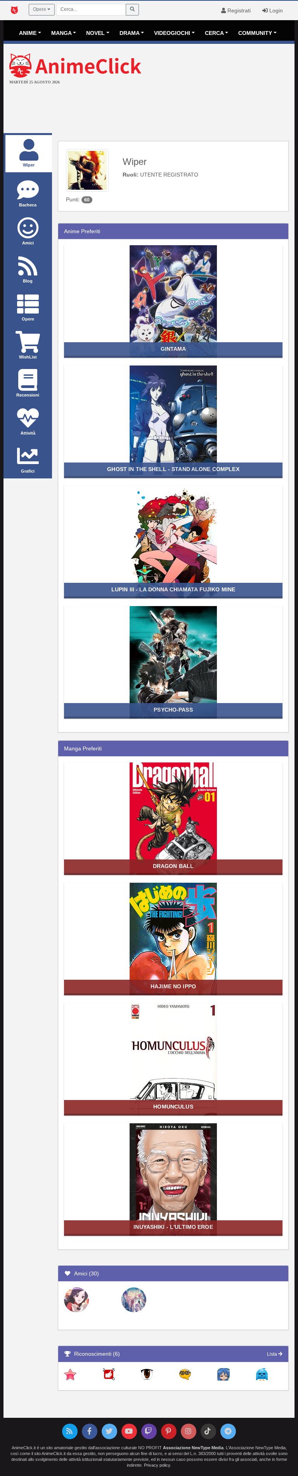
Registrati (238, 10)
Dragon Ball (173, 866)
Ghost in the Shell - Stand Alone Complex (173, 469)
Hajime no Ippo (173, 986)
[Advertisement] (149, 109)
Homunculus (173, 1107)
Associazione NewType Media (193, 1447)
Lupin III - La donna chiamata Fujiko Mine (173, 589)
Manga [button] (61, 33)
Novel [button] (95, 33)
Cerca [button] (214, 33)
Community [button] (255, 33)
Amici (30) (85, 1273)
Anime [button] (27, 33)
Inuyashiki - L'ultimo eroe (173, 1227)
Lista (272, 1354)
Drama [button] (130, 33)
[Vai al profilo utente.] (87, 170)
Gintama (173, 349)
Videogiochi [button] (172, 33)
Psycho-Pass (173, 710)
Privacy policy (157, 1465)
